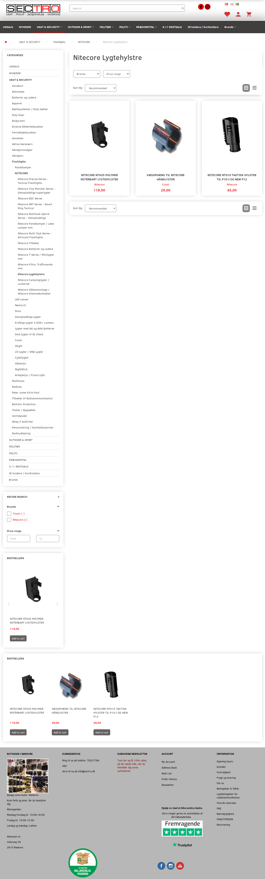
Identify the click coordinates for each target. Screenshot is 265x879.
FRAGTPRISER (225, 819)
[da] (226, 4)
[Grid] (246, 88)
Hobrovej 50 (14, 841)
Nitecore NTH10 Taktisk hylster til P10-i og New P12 (232, 177)
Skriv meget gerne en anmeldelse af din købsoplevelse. (182, 815)
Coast (165, 184)
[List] (254, 88)
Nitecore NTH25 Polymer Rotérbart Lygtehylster (27, 620)
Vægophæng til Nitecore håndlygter (165, 177)
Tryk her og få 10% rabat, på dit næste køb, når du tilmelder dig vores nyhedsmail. (132, 765)
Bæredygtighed (225, 813)
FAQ (219, 808)
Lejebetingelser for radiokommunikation (228, 795)
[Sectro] (33, 9)
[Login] (238, 14)
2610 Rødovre (15, 847)
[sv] (237, 4)
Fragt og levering (226, 777)
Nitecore (99, 184)
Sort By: (78, 87)
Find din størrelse (226, 802)
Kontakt (221, 766)
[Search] (183, 8)
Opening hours (225, 761)
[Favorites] (227, 14)
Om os (220, 783)
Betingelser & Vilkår (228, 788)
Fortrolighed (223, 772)
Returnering (223, 824)
